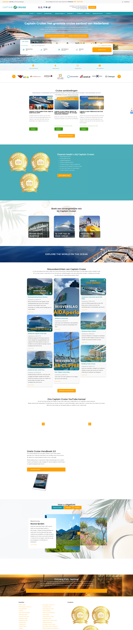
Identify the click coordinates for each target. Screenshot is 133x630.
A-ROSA (21, 607)
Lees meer (31, 312)
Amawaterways (23, 605)
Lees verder (33, 542)
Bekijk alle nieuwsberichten (66, 390)
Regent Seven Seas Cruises (50, 616)
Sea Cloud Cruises (47, 628)
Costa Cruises (22, 618)
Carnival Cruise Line (24, 613)
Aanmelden (66, 588)
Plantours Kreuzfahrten (49, 609)
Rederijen (70, 13)
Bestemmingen (59, 13)
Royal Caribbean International (50, 624)
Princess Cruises (47, 614)
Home (24, 13)
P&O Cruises (46, 611)
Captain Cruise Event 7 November (78, 35)
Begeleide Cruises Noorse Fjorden (55, 35)
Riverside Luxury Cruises (49, 620)
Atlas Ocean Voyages (24, 609)
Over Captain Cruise (64, 175)
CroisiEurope (22, 620)
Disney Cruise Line (23, 626)
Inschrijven (92, 7)
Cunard (21, 624)
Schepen (77, 505)
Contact (108, 13)
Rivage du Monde (47, 618)
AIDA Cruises (22, 601)
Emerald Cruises (23, 628)
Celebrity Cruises (23, 614)
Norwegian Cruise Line (48, 601)
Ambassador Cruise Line (25, 603)
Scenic (44, 626)
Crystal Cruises (22, 622)
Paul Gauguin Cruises (48, 605)
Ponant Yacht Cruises (48, 613)
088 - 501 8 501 (78, 1)
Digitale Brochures (98, 13)
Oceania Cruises (47, 603)
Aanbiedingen (48, 13)
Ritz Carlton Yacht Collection (50, 622)
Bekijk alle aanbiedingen (66, 135)
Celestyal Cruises (23, 616)
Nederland (126, 1)
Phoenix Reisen (47, 607)
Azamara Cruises (23, 611)
